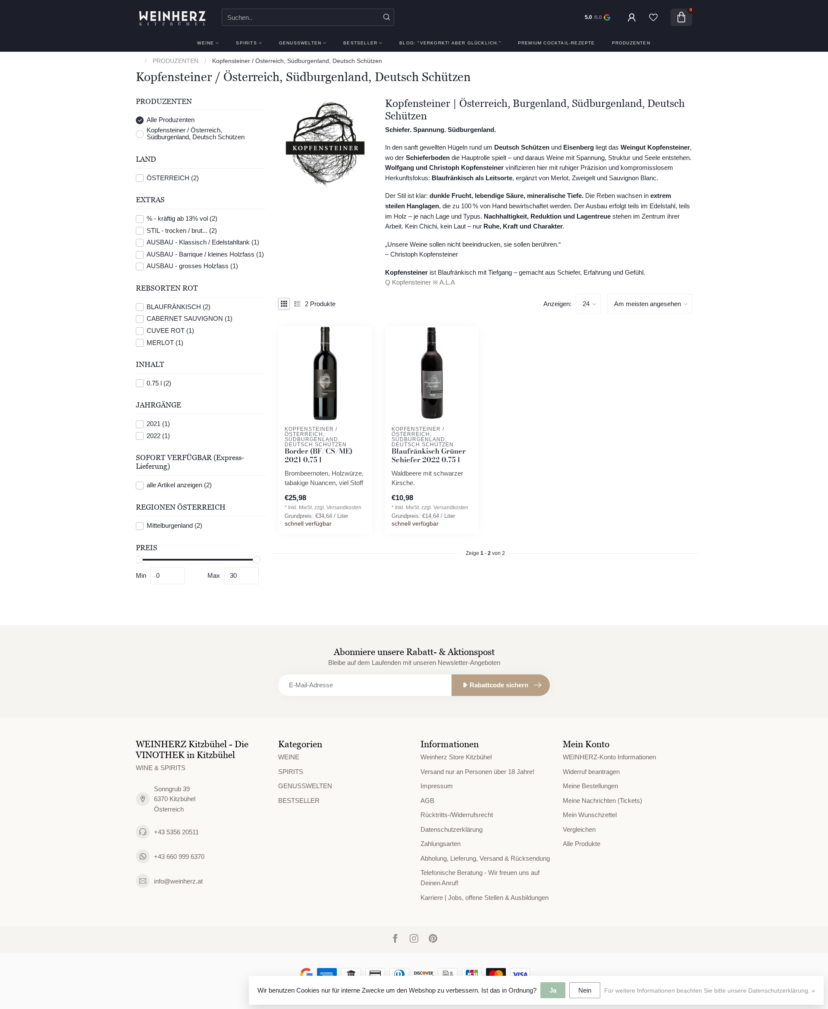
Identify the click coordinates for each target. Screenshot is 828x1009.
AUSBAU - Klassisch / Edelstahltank (203, 242)
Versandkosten (343, 507)
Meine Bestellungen (590, 786)
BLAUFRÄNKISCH (178, 307)
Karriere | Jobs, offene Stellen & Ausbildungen (484, 897)
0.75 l (159, 383)
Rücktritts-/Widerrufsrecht (456, 814)
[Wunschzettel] (653, 17)
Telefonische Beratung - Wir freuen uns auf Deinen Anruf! (479, 878)
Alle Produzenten (170, 120)
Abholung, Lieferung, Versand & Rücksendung (485, 858)
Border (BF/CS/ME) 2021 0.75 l (318, 455)
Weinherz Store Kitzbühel (456, 757)
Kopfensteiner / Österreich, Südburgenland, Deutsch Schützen (297, 60)
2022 (158, 435)
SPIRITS (246, 43)
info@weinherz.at (178, 881)
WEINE (205, 43)
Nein (584, 990)
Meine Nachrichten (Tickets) (602, 800)
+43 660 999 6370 (179, 856)
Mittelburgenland (174, 526)
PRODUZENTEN (631, 43)
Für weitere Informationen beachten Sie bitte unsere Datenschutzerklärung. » (709, 990)
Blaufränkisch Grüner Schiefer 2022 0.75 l (429, 455)
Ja (552, 990)
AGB (427, 800)
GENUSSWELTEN (300, 43)
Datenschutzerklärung (451, 829)
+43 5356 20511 (176, 832)
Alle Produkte (581, 843)
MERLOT (165, 342)
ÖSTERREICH (173, 178)
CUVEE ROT (170, 330)
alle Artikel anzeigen (179, 485)
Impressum (436, 786)
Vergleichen (579, 829)
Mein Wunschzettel (590, 814)
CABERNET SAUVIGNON (189, 319)
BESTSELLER (360, 43)
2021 (158, 424)
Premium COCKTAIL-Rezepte (556, 43)
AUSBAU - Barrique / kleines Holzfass (205, 254)
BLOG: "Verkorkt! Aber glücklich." (450, 43)
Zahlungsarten (440, 843)
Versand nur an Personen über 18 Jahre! (477, 771)
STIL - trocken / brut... (182, 230)
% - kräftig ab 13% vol (182, 219)
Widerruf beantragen (591, 771)
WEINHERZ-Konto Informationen (609, 757)
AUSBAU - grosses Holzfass (192, 266)
